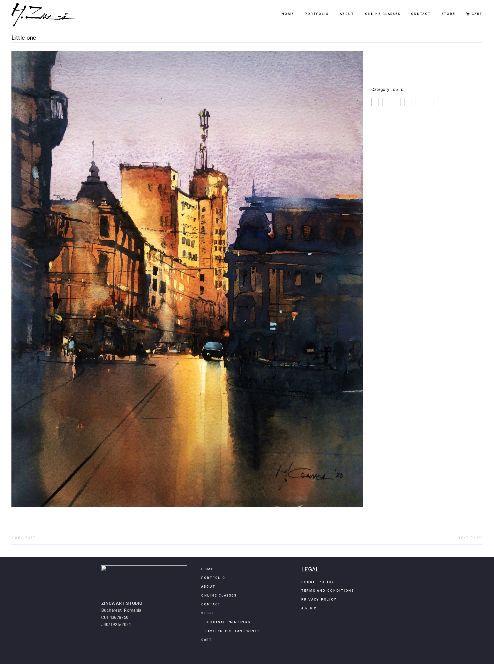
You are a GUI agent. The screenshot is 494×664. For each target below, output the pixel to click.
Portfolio (213, 577)
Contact (211, 604)
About (208, 586)
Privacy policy (319, 599)
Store (208, 613)
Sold (398, 89)
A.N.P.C (309, 608)
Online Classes (219, 595)
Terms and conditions (327, 590)
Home (207, 569)
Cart (206, 639)
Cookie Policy (317, 582)
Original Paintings (228, 622)
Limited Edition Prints (233, 631)
